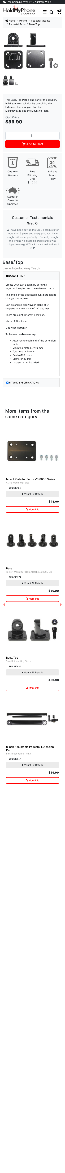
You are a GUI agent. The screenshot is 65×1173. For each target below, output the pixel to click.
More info (33, 509)
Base (9, 568)
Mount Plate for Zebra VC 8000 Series (30, 479)
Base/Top (12, 657)
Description (16, 275)
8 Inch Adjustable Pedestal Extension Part (30, 748)
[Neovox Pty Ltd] (19, 9)
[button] (4, 605)
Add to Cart (34, 144)
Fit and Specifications (24, 382)
